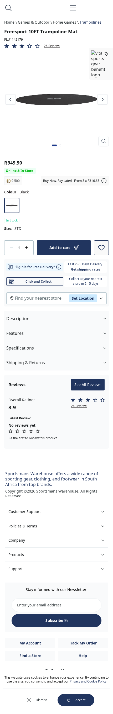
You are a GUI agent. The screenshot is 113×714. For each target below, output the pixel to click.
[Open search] (8, 8)
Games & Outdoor (33, 22)
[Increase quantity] (26, 247)
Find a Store (30, 655)
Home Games (64, 22)
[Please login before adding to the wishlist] (101, 247)
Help (83, 655)
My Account (30, 643)
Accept (80, 700)
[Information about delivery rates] (58, 267)
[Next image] (102, 99)
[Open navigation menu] (73, 8)
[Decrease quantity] (11, 247)
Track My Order (83, 643)
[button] (56, 46)
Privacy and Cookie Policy (88, 681)
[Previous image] (10, 99)
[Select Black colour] (11, 205)
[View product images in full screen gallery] (103, 141)
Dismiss (41, 700)
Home (9, 22)
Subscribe (54, 620)
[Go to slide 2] (60, 145)
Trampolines (90, 22)
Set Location (83, 298)
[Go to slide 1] (54, 145)
